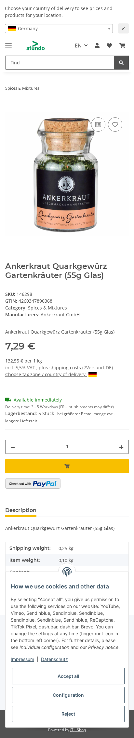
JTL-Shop (78, 729)
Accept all (68, 676)
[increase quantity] (121, 447)
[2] (32, 483)
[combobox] (59, 28)
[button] (97, 45)
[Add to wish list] (115, 124)
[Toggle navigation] (8, 42)
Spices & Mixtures (47, 308)
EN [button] (78, 45)
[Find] (121, 63)
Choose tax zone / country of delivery (46, 374)
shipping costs (65, 367)
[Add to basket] (10, 108)
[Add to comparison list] (98, 124)
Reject (68, 714)
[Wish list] (109, 45)
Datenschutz (54, 659)
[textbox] (59, 28)
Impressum (22, 659)
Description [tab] (20, 510)
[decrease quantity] (13, 447)
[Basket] (122, 45)
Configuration (68, 695)
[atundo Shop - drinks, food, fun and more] (35, 45)
